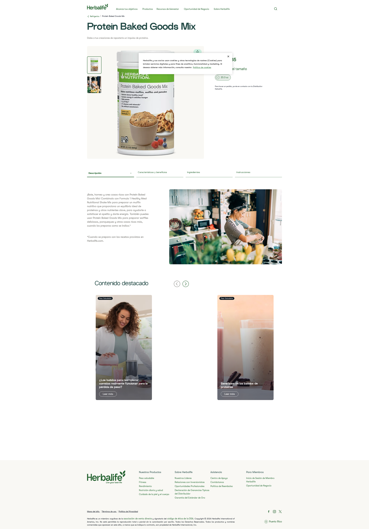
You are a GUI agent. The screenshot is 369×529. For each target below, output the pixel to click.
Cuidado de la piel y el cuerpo (154, 494)
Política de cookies (202, 67)
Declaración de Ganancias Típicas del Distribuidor (192, 492)
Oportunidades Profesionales (189, 486)
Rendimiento (145, 486)
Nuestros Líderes (183, 478)
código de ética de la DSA (180, 518)
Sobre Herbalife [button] (222, 9)
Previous (177, 283)
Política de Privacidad (128, 511)
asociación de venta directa (138, 518)
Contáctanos (217, 482)
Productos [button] (147, 9)
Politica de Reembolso (221, 486)
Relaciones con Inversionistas (190, 482)
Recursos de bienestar (168, 9)
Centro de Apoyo (219, 478)
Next (185, 283)
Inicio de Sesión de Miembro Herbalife (260, 480)
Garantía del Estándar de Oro (190, 497)
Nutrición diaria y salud (151, 490)
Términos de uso (109, 511)
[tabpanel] (145, 102)
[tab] (94, 65)
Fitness (142, 482)
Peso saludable (146, 478)
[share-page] (197, 52)
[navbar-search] (275, 8)
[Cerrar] (228, 56)
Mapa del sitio (93, 511)
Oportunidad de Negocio (196, 9)
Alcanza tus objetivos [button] (127, 9)
